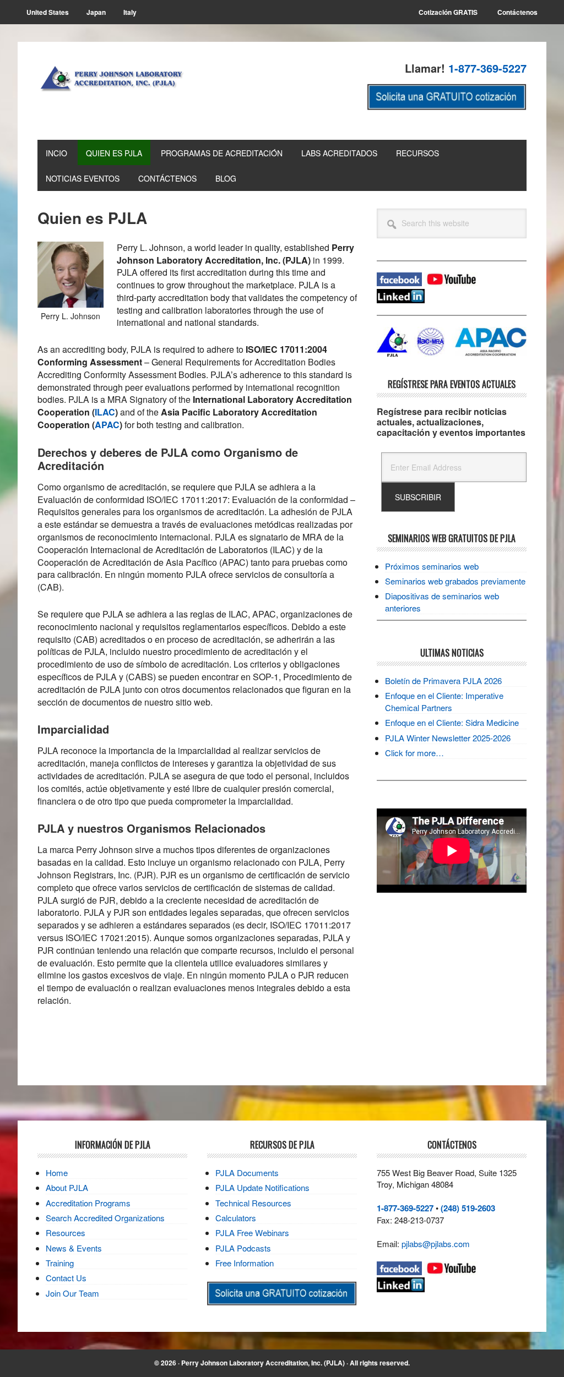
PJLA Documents (247, 1172)
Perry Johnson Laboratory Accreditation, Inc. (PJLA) (263, 1363)
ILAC (105, 412)
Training (60, 1263)
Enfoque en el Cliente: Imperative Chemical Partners (444, 701)
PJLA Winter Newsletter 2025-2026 (448, 738)
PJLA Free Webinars (252, 1232)
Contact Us (66, 1277)
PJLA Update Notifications (262, 1187)
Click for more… (414, 752)
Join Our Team (72, 1293)
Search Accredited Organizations (105, 1217)
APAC (107, 424)
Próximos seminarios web (432, 566)
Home (57, 1172)
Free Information (244, 1263)
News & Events (74, 1248)
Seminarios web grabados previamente (455, 581)
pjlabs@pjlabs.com (436, 1243)
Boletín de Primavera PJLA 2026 (443, 680)
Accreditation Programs (88, 1203)
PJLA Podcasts (243, 1248)
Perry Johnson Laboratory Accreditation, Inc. (112, 89)
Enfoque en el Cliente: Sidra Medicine (452, 722)
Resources (65, 1232)
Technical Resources (253, 1203)
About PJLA (67, 1187)
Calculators (235, 1217)
